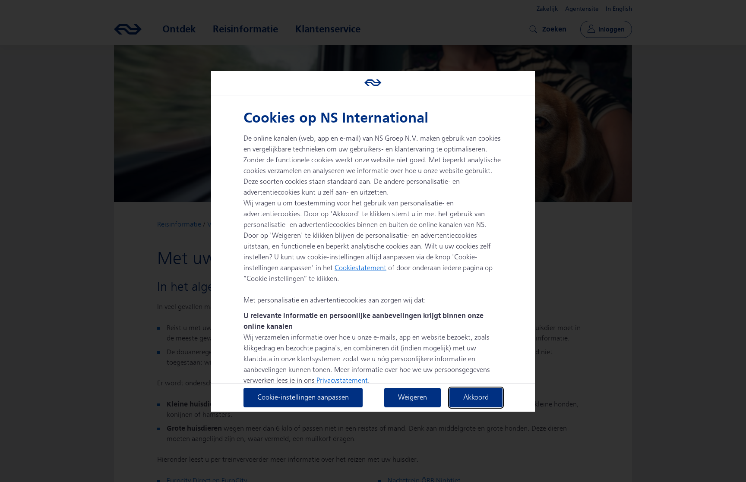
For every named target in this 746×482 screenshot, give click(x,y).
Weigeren (412, 397)
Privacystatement (342, 381)
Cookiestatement (360, 268)
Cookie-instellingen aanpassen (303, 397)
